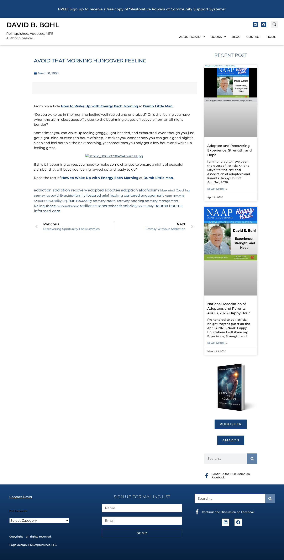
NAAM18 (178, 195)
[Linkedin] (255, 24)
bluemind (167, 190)
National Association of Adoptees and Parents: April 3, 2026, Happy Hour (228, 308)
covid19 (69, 195)
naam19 (39, 200)
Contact (253, 37)
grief (105, 195)
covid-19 (57, 195)
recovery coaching (130, 201)
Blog (236, 37)
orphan (68, 200)
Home (271, 37)
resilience (88, 206)
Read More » (217, 189)
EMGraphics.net (39, 544)
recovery (84, 200)
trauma (161, 206)
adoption (129, 190)
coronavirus (42, 195)
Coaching (183, 190)
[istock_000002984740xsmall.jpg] (114, 156)
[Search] (252, 458)
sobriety (130, 206)
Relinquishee (45, 206)
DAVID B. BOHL (32, 25)
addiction (43, 190)
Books (216, 37)
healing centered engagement (137, 195)
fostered (93, 195)
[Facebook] (263, 24)
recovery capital (104, 201)
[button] (274, 24)
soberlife (115, 206)
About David (190, 37)
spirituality (146, 206)
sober (102, 206)
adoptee (112, 190)
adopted (96, 190)
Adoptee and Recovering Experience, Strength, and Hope (229, 150)
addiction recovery (69, 190)
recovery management (161, 201)
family (79, 195)
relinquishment (68, 206)
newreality (54, 201)
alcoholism (149, 190)
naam (168, 195)
